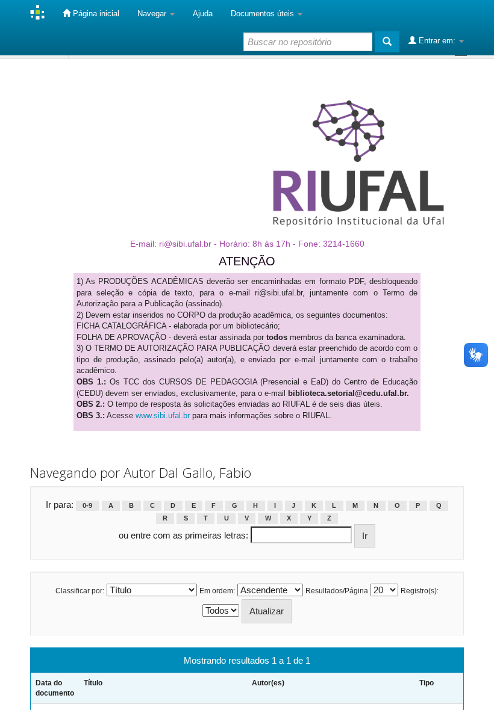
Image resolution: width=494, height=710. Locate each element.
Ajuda (203, 13)
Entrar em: (437, 40)
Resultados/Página (336, 591)
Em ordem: (217, 591)
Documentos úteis (263, 13)
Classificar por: (79, 591)
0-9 (87, 505)
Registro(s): (420, 591)
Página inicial (94, 13)
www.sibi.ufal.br (163, 415)
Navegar (153, 13)
